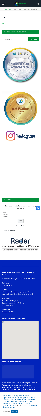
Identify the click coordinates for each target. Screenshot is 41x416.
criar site (16, 383)
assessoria (17, 385)
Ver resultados (20, 226)
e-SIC (12, 312)
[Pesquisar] (38, 3)
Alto (6, 212)
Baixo (7, 216)
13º (3, 23)
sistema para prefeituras (30, 383)
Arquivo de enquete (8, 230)
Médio (7, 214)
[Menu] (3, 3)
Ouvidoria (5, 312)
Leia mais (20, 405)
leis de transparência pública (14, 389)
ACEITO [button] (14, 411)
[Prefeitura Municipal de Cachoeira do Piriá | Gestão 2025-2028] (20, 3)
